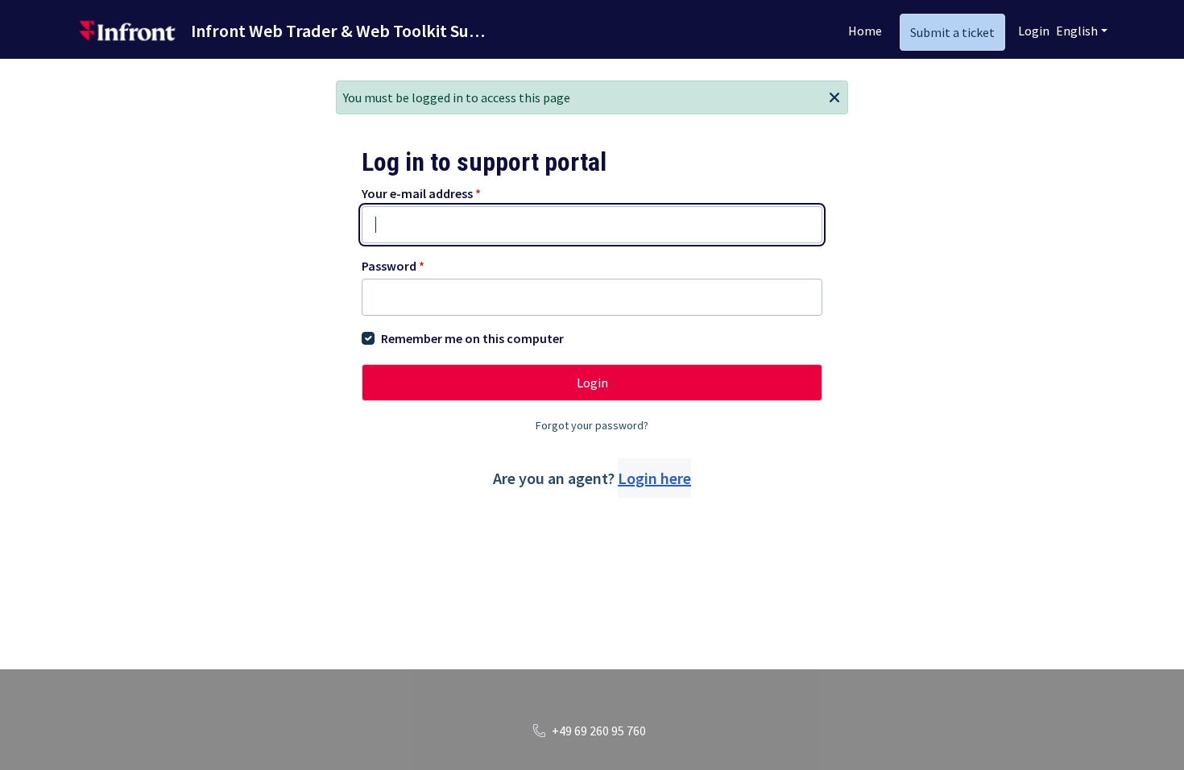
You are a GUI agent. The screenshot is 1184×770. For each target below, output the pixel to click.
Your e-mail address (421, 193)
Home (865, 31)
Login (1033, 31)
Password (393, 266)
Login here (654, 478)
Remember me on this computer (472, 338)
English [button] (1077, 31)
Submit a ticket (952, 32)
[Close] (834, 95)
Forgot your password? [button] (592, 425)
